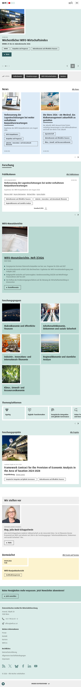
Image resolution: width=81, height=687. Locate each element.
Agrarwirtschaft (49, 134)
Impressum (6, 659)
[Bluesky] (16, 666)
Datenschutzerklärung (9, 652)
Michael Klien (31, 194)
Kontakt (4, 636)
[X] (10, 666)
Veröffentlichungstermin (13, 575)
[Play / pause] (73, 66)
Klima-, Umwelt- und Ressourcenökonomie (57, 142)
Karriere (63, 76)
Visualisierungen (31, 76)
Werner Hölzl (8, 194)
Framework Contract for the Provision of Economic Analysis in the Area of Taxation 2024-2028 (40, 469)
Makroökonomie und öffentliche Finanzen (45, 49)
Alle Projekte (74, 432)
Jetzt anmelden (11, 596)
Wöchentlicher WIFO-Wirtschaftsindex (25, 40)
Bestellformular (13, 287)
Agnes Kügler (40, 194)
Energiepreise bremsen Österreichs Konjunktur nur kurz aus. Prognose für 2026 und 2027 (36, 266)
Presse (4, 633)
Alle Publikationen (72, 174)
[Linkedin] (29, 666)
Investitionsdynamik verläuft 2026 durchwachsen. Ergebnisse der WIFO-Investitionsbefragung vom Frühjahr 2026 (39, 270)
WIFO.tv (4, 643)
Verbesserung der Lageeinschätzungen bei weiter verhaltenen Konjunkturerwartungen (19, 119)
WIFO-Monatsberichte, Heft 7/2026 (24, 258)
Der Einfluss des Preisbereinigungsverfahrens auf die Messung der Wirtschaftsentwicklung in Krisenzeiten (37, 281)
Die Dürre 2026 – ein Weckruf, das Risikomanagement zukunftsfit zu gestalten (59, 117)
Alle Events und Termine (71, 555)
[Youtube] (35, 666)
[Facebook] (23, 666)
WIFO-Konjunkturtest (12, 134)
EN (77, 3)
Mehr (7, 54)
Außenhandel (17, 76)
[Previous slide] (67, 66)
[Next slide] (78, 66)
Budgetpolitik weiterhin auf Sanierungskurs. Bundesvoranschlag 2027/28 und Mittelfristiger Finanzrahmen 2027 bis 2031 (37, 276)
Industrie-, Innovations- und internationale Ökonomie (18, 143)
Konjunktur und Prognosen (20, 49)
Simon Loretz (20, 474)
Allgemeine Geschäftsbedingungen (14, 655)
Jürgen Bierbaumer (20, 194)
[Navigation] (71, 3)
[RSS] (3, 666)
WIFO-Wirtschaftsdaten (48, 76)
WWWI (6, 49)
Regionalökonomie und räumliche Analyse (18, 203)
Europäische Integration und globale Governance (20, 479)
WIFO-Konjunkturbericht (14, 570)
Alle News (75, 89)
